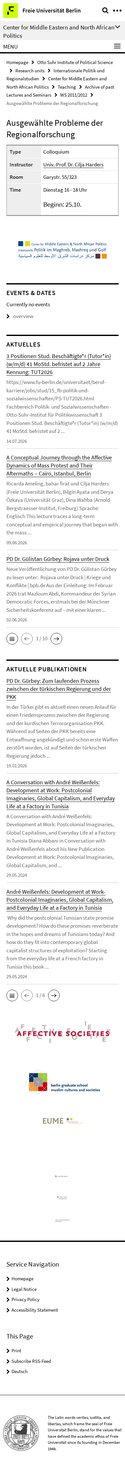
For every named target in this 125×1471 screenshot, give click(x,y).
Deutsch (20, 1371)
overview (23, 316)
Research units (30, 71)
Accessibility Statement (35, 1310)
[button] (12, 638)
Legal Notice (24, 1289)
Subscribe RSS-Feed (31, 1361)
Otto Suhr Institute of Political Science (75, 62)
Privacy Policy (25, 1299)
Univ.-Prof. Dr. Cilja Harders (73, 164)
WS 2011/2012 (73, 95)
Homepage (17, 62)
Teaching (67, 87)
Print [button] (16, 1350)
